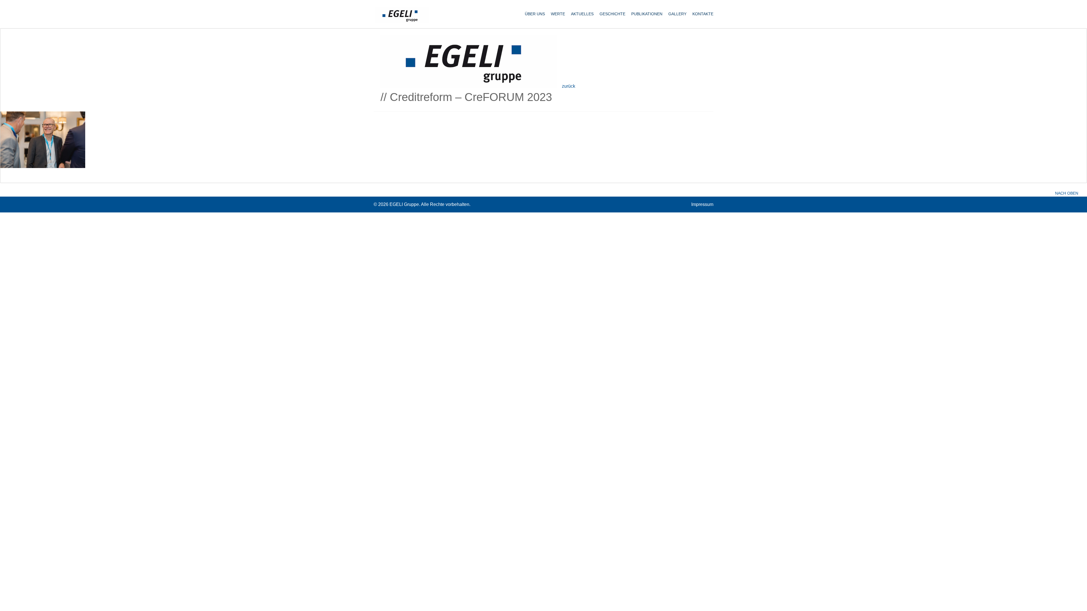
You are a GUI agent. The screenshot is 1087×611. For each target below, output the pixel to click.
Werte (558, 14)
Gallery (677, 14)
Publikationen (646, 14)
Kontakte (702, 14)
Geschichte (612, 14)
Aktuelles (582, 14)
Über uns (535, 14)
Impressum (702, 204)
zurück (568, 86)
